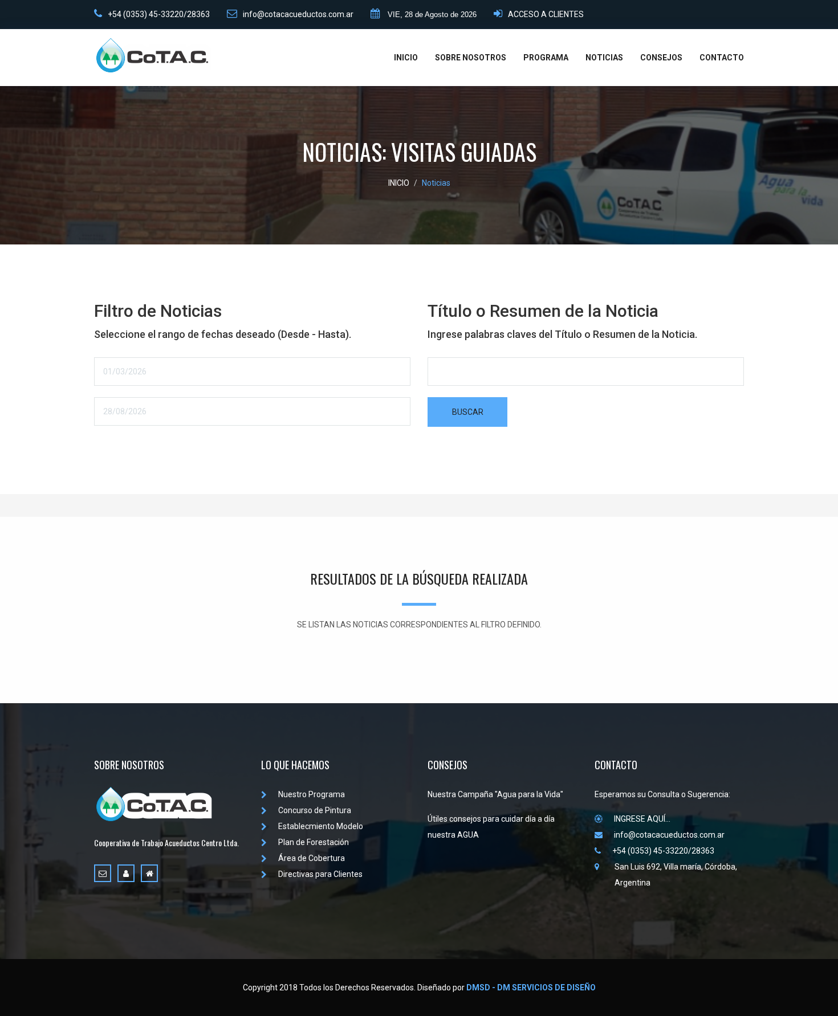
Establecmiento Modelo (320, 826)
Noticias (436, 182)
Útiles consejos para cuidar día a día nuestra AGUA (491, 826)
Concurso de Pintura (314, 810)
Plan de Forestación (313, 842)
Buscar (467, 412)
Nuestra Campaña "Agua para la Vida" (495, 794)
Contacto (721, 57)
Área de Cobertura (311, 858)
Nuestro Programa (311, 794)
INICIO (406, 57)
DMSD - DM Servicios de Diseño (531, 987)
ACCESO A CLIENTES (546, 14)
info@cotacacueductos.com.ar (298, 14)
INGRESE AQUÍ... (642, 818)
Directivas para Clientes (320, 874)
